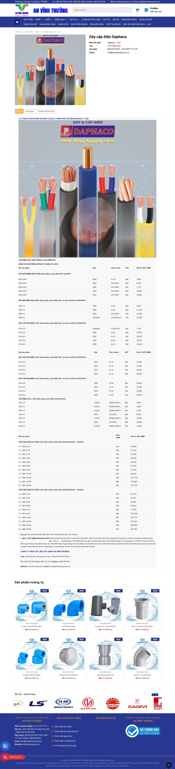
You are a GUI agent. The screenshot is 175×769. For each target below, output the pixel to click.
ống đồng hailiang (64, 766)
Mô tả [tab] (19, 111)
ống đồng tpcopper (96, 766)
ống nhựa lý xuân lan (55, 763)
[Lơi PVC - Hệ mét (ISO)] (142, 654)
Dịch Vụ (73, 19)
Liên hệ (115, 19)
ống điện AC (126, 763)
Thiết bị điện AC (113, 24)
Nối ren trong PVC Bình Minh (142, 626)
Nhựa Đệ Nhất (145, 19)
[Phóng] (18, 102)
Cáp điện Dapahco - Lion (51, 32)
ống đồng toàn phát (79, 766)
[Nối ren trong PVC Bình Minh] (142, 605)
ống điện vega (115, 763)
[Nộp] (128, 10)
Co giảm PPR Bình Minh (31, 675)
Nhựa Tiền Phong (79, 24)
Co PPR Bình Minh (68, 626)
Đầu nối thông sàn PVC (105, 675)
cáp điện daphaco (101, 763)
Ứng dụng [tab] (30, 111)
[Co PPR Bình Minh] (68, 605)
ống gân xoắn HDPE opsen (142, 763)
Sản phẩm (29, 32)
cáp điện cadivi (87, 763)
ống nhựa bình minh (23, 763)
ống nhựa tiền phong (72, 763)
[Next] (156, 694)
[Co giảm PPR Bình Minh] (32, 654)
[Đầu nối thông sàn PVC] (105, 654)
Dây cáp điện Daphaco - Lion (137, 24)
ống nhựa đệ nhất (39, 763)
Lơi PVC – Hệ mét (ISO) (142, 675)
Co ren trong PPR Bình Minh (31, 626)
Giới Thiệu (28, 19)
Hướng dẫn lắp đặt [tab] (46, 111)
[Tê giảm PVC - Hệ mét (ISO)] (105, 605)
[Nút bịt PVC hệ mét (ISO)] (68, 654)
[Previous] (153, 694)
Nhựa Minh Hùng (47, 24)
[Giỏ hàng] (137, 10)
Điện (48, 19)
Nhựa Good (63, 24)
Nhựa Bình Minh (129, 19)
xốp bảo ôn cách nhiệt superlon (117, 766)
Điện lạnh (60, 19)
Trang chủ (19, 32)
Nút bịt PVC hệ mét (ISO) (68, 675)
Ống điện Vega (97, 24)
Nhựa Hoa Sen (30, 24)
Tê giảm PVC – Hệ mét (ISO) (105, 626)
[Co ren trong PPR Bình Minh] (32, 605)
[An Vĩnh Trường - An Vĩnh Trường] (22, 10)
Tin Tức (106, 19)
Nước (38, 19)
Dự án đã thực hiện (91, 19)
